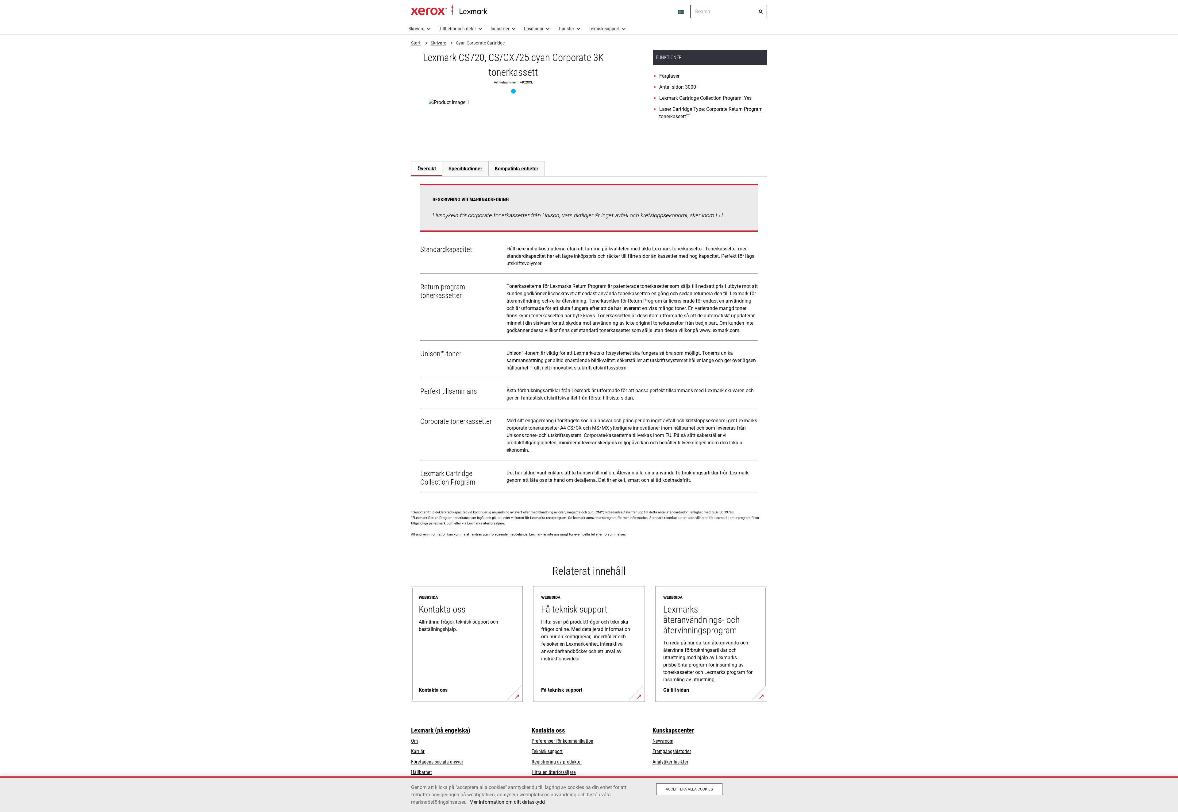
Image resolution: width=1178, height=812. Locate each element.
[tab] (426, 168)
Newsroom (663, 741)
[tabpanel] (589, 339)
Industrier (500, 29)
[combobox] (728, 11)
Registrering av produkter (557, 762)
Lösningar (534, 29)
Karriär (418, 751)
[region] (589, 794)
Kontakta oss (548, 730)
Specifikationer (465, 169)
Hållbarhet (421, 772)
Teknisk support (604, 29)
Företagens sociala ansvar (437, 762)
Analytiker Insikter (670, 762)
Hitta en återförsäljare (554, 772)
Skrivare (417, 29)
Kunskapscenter (673, 730)
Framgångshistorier (672, 751)
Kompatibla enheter (516, 169)
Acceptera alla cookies (689, 789)
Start (449, 10)
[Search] (761, 11)
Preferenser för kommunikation (562, 741)
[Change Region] (681, 12)
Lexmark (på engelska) (440, 730)
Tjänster (566, 29)
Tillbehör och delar (457, 29)
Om (414, 741)
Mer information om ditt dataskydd (507, 802)
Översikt (427, 169)
